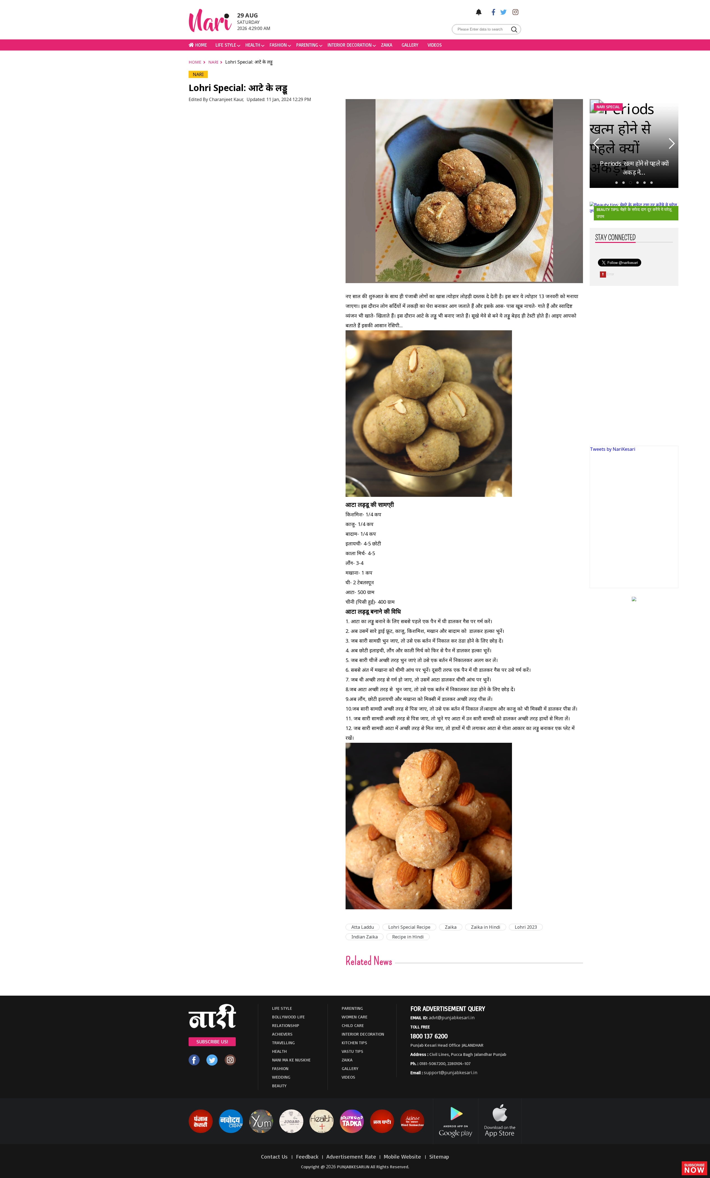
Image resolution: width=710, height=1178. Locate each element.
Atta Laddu (362, 927)
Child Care (353, 1025)
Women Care (354, 1017)
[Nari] (212, 1027)
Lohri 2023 (526, 927)
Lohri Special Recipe (409, 927)
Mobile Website (403, 1156)
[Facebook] (490, 11)
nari (213, 62)
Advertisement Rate (351, 1156)
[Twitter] (502, 11)
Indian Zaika (364, 937)
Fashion (278, 45)
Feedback (307, 1156)
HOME (200, 45)
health (252, 45)
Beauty (279, 1085)
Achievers (282, 1034)
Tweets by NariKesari (612, 449)
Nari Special (608, 106)
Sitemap (439, 1156)
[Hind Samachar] (412, 1132)
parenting (307, 45)
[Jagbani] (382, 1132)
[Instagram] (513, 11)
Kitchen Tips (354, 1042)
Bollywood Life (288, 1017)
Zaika (451, 927)
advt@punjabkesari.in (452, 1018)
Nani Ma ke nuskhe (291, 1060)
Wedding (281, 1077)
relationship (285, 1025)
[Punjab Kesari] (201, 1132)
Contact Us (275, 1156)
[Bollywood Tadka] (352, 1132)
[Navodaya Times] (231, 1132)
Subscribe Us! (212, 1041)
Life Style (225, 45)
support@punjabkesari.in (450, 1072)
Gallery (410, 45)
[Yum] (261, 1132)
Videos (435, 45)
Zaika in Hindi (485, 927)
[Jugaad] (291, 1132)
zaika (386, 45)
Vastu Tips (352, 1051)
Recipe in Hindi (408, 937)
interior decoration (350, 45)
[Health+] (322, 1132)
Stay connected (615, 238)
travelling (283, 1042)
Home (195, 62)
